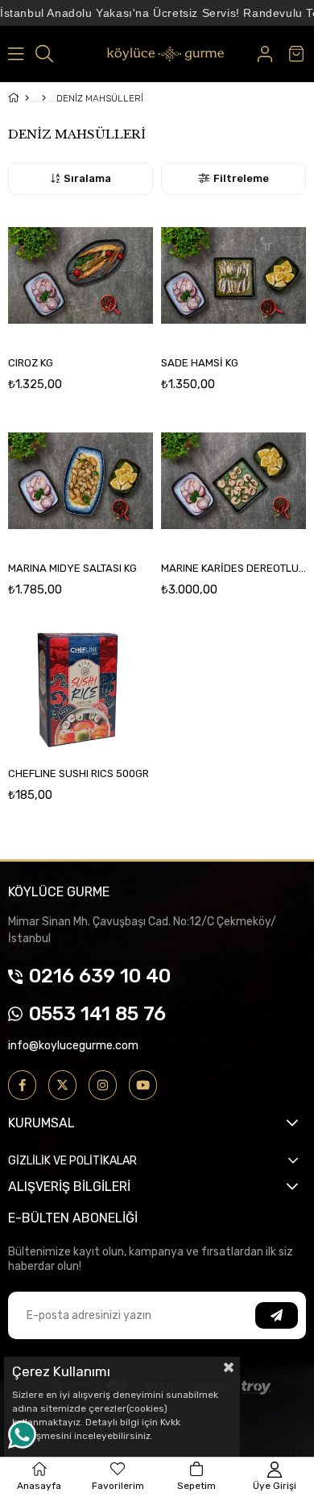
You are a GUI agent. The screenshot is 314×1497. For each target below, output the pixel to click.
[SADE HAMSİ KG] (233, 275)
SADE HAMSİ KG (199, 363)
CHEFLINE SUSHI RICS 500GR (78, 773)
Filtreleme (241, 178)
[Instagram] (103, 1085)
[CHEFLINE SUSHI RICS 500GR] (80, 686)
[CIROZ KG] (80, 275)
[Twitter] (62, 1085)
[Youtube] (143, 1085)
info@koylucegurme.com (73, 1045)
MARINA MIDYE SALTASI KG (72, 568)
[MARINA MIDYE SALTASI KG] (80, 480)
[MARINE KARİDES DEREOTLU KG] (233, 480)
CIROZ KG (30, 363)
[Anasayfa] (27, 98)
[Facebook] (22, 1085)
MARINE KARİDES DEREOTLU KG (233, 568)
